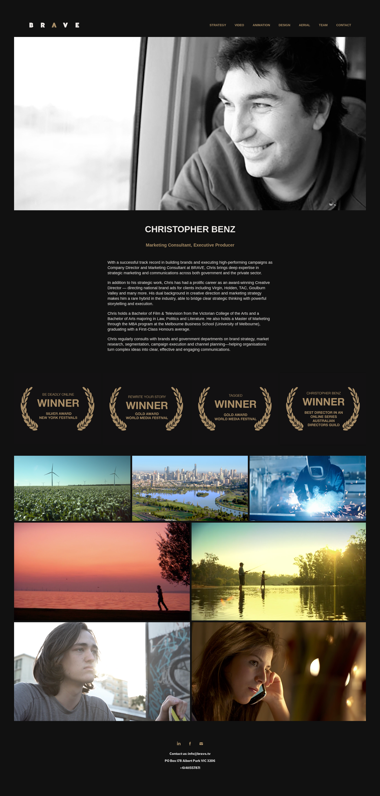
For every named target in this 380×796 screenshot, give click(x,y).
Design (284, 25)
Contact (343, 25)
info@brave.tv (199, 754)
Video (239, 25)
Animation (261, 25)
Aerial (304, 25)
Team (323, 25)
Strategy (218, 25)
